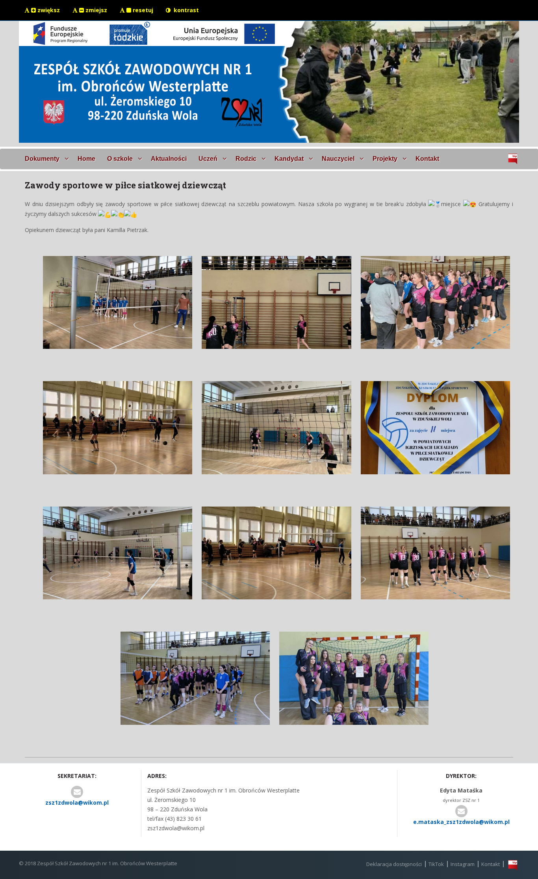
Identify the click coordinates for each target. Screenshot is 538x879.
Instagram (463, 864)
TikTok (436, 864)
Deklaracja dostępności (394, 864)
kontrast (185, 10)
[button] (45, 159)
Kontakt (490, 864)
